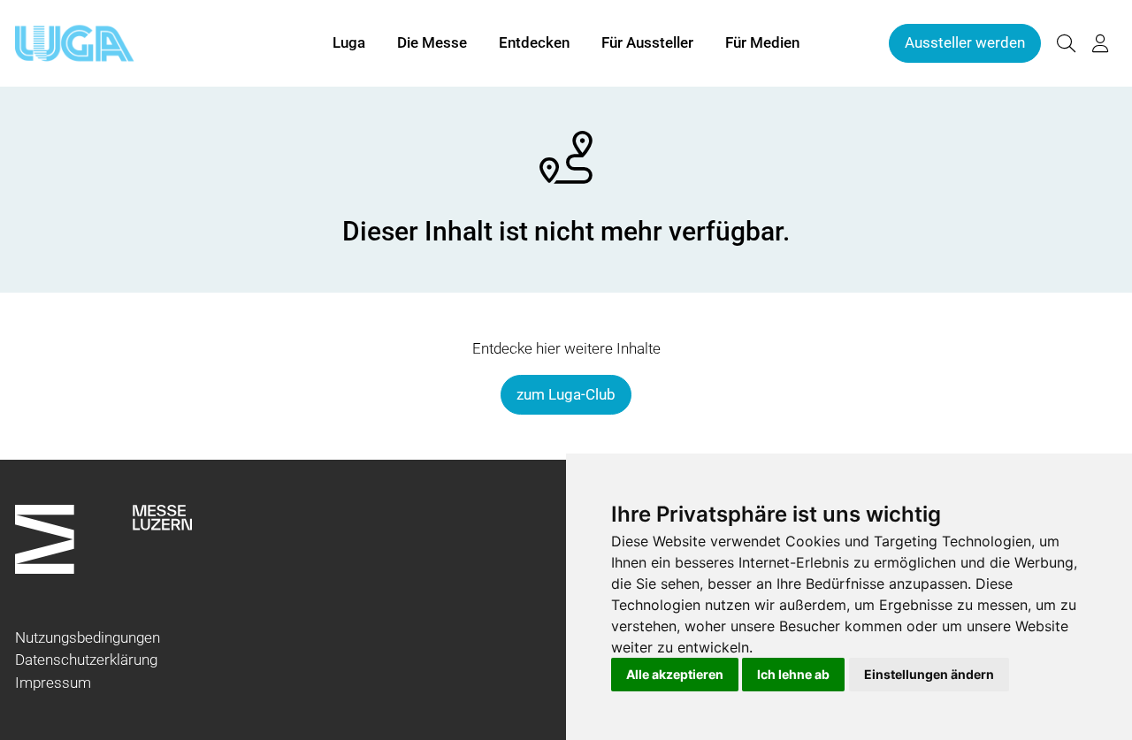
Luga (349, 42)
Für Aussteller (647, 42)
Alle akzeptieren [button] (674, 674)
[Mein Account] (1100, 44)
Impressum (53, 682)
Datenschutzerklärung (86, 659)
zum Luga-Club (566, 394)
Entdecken (534, 42)
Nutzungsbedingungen (87, 637)
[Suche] (1065, 44)
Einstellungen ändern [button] (929, 674)
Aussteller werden (965, 42)
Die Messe (432, 42)
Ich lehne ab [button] (793, 674)
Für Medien (762, 42)
